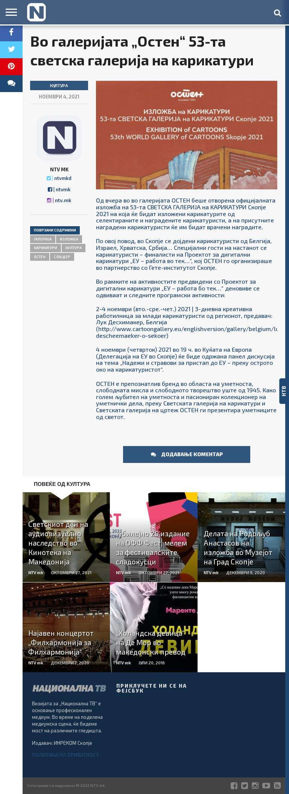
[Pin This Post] (11, 66)
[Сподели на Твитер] (11, 49)
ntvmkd (62, 178)
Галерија (43, 239)
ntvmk (63, 189)
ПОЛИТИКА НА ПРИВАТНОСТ (65, 755)
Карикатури (45, 247)
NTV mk (59, 169)
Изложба (69, 239)
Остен (40, 256)
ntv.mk (63, 200)
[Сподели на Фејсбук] (11, 32)
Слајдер (62, 256)
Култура (73, 247)
